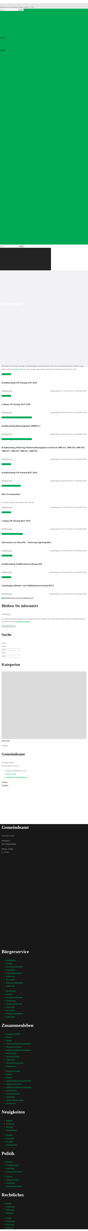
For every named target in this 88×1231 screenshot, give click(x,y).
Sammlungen (6, 577)
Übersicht (9, 1162)
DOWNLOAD (7, 391)
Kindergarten (10, 976)
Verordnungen (7, 556)
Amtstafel (9, 963)
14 (17, 598)
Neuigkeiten (10, 1124)
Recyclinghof (10, 979)
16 (20, 598)
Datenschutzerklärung (22, 621)
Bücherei (9, 1037)
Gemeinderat (6, 374)
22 (31, 598)
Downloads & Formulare (14, 967)
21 (29, 598)
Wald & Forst (10, 986)
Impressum (9, 1213)
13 (15, 598)
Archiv (16, 369)
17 (22, 598)
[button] (44, 740)
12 (13, 598)
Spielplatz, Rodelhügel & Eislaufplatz (18, 1050)
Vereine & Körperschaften (15, 1063)
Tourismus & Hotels (13, 1056)
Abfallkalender (11, 960)
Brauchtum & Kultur (13, 1034)
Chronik (8, 1040)
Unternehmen (10, 1060)
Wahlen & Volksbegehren (14, 983)
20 (27, 598)
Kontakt (8, 1203)
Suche (4, 643)
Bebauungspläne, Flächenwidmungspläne (17, 417)
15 (19, 598)
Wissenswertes (11, 1066)
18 (24, 598)
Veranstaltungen (11, 1130)
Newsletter (9, 1127)
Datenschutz (10, 1210)
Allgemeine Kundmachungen (12, 534)
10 (10, 598)
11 (12, 598)
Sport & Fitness (11, 1053)
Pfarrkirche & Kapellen (14, 1047)
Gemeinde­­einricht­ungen (14, 973)
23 (32, 598)
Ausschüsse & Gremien (14, 1171)
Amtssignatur (10, 1206)
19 (25, 598)
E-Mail (4, 614)
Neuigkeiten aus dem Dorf (11, 486)
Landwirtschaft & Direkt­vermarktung (18, 1043)
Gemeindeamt (10, 970)
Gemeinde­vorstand (12, 1165)
